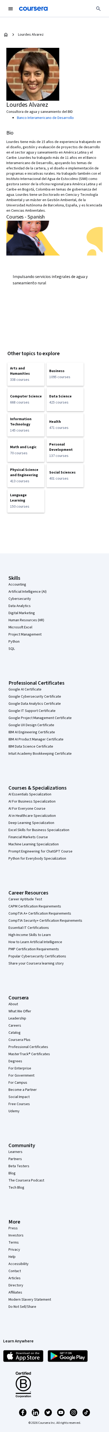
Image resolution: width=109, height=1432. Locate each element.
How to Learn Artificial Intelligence (35, 942)
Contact (14, 1271)
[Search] (98, 8)
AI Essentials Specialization (29, 794)
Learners (15, 1152)
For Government (21, 1075)
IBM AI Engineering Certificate (31, 732)
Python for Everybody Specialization (37, 858)
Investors (16, 1235)
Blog (12, 1173)
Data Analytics (19, 606)
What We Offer (19, 1011)
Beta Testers (18, 1166)
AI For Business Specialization (32, 801)
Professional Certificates (28, 1047)
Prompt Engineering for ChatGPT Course (40, 851)
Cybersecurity (19, 598)
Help (12, 1256)
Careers (14, 1025)
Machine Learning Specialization (33, 844)
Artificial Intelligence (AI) (27, 591)
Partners (15, 1159)
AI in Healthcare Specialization (32, 815)
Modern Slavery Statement (29, 1299)
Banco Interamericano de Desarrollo (45, 118)
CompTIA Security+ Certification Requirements (45, 920)
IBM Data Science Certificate (30, 746)
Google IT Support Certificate (32, 710)
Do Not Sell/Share (22, 1306)
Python (14, 641)
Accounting (17, 584)
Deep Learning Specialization (31, 823)
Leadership (17, 1018)
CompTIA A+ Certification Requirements (39, 913)
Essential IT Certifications (28, 927)
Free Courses (19, 1104)
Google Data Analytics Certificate (34, 703)
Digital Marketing (21, 613)
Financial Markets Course (28, 837)
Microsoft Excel (20, 627)
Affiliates (15, 1292)
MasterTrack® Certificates (29, 1054)
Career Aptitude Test (25, 899)
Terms (13, 1242)
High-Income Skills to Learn (29, 935)
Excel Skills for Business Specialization (38, 830)
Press (13, 1228)
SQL (11, 648)
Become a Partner (22, 1089)
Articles (14, 1278)
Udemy (14, 1111)
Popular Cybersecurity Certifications (37, 956)
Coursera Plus (19, 1039)
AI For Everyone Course (27, 808)
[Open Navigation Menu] (10, 8)
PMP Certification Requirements (33, 949)
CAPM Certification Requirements (34, 906)
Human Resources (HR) (26, 620)
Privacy (14, 1249)
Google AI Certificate (25, 689)
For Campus (17, 1082)
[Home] (6, 34)
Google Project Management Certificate (40, 718)
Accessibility (18, 1264)
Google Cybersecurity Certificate (34, 696)
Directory (15, 1285)
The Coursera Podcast (26, 1180)
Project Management (25, 634)
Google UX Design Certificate (31, 725)
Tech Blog (16, 1187)
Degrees (15, 1061)
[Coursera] (33, 8)
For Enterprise (19, 1068)
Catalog (14, 1032)
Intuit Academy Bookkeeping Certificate (40, 753)
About (13, 1004)
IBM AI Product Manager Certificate (35, 739)
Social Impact (19, 1097)
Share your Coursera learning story (36, 963)
